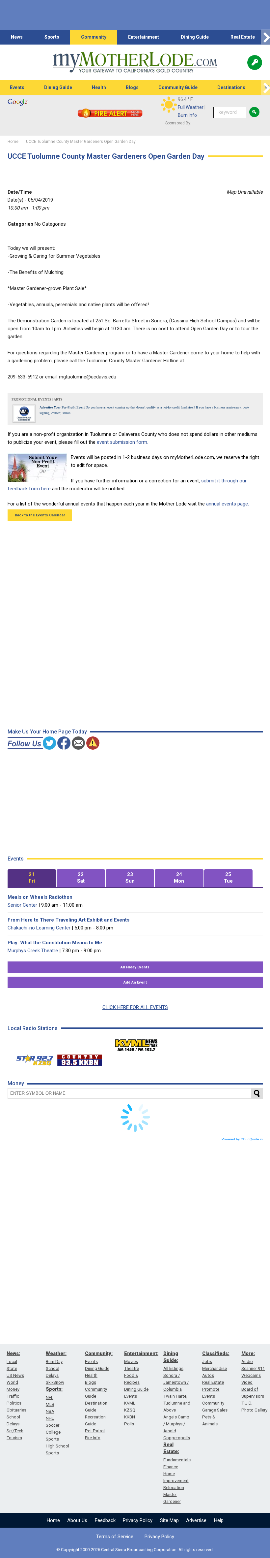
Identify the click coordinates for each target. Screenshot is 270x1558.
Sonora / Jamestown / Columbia (176, 1382)
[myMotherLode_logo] (135, 62)
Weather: (56, 1353)
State (12, 1368)
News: (13, 1353)
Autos (208, 1375)
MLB (50, 1404)
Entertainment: (141, 1353)
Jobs (207, 1361)
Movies (131, 1361)
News (17, 37)
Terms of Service (114, 1537)
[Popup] (254, 62)
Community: (99, 1353)
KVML (129, 1403)
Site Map (169, 1520)
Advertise (196, 1520)
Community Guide (178, 87)
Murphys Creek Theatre (33, 951)
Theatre (131, 1368)
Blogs (132, 87)
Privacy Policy (137, 1520)
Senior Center (22, 905)
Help (219, 1520)
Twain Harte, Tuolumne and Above (176, 1403)
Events (17, 87)
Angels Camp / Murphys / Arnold (176, 1423)
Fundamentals (177, 1459)
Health (99, 87)
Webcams (251, 1375)
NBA (50, 1411)
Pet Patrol (95, 1430)
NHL (50, 1418)
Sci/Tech (15, 1430)
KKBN (129, 1416)
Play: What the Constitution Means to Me (55, 943)
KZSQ (129, 1410)
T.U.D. (246, 1403)
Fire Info (92, 1437)
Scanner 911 (253, 1368)
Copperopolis (176, 1437)
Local (12, 1361)
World (12, 1382)
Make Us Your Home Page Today (47, 732)
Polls (129, 1423)
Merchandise (214, 1368)
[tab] (32, 878)
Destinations (231, 87)
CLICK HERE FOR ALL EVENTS (135, 1007)
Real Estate (242, 37)
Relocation (173, 1487)
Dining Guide (195, 37)
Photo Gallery (254, 1410)
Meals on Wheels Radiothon (40, 897)
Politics (14, 1403)
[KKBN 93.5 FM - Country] (79, 1058)
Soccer (52, 1425)
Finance (170, 1466)
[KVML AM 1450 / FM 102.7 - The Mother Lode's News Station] (136, 1043)
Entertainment (143, 37)
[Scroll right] (265, 37)
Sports (51, 37)
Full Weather (190, 107)
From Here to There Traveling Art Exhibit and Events (68, 920)
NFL (49, 1397)
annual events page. (227, 504)
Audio (247, 1361)
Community (93, 37)
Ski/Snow (55, 1382)
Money (13, 1389)
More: (248, 1353)
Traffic (13, 1396)
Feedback (105, 1520)
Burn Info (187, 115)
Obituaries (16, 1410)
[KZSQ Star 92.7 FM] (32, 1058)
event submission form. (122, 442)
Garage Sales (215, 1410)
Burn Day (54, 1361)
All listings (173, 1368)
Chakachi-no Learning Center (39, 928)
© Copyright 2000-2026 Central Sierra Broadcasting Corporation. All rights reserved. (135, 1549)
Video (247, 1382)
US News (15, 1375)
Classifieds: (215, 1353)
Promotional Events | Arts (37, 399)
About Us (77, 1520)
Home (53, 1520)
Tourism (14, 1437)
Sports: (54, 1389)
